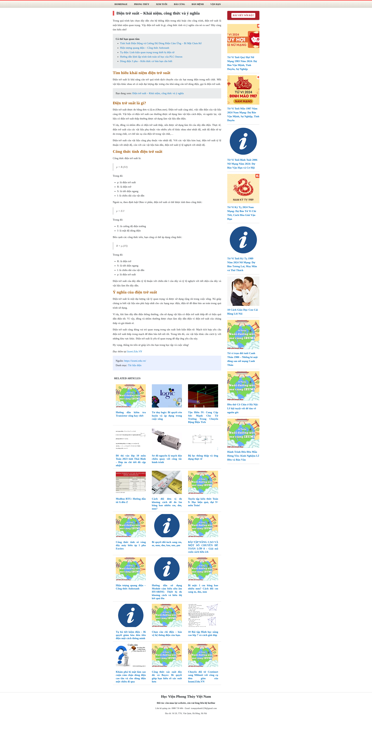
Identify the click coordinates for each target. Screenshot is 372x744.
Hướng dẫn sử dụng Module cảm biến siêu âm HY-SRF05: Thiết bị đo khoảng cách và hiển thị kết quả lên (167, 592)
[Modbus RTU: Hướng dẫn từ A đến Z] (131, 483)
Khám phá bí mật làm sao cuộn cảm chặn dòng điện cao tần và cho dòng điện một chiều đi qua (131, 676)
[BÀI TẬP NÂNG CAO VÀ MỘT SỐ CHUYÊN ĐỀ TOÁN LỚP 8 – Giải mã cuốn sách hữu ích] (203, 526)
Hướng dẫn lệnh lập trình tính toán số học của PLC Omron (151, 56)
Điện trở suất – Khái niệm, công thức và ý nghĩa (158, 93)
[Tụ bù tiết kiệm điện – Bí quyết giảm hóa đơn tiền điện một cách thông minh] (131, 616)
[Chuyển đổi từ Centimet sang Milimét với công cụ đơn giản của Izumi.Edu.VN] (203, 656)
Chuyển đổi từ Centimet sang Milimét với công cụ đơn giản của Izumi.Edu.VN (203, 676)
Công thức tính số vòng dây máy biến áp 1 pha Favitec (131, 545)
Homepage (121, 4)
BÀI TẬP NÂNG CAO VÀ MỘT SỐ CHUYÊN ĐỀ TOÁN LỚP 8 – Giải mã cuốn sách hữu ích (203, 547)
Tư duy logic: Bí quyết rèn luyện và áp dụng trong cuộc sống (167, 415)
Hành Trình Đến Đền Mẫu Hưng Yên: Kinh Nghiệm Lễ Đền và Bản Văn (243, 455)
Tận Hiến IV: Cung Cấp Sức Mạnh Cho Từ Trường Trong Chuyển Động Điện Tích (203, 417)
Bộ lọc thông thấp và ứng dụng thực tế (203, 457)
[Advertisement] (186, 730)
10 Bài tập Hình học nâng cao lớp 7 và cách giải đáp (203, 633)
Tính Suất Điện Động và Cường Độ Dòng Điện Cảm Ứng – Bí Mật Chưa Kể (161, 43)
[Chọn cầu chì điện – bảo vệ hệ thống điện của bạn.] (167, 616)
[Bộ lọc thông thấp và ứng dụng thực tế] (203, 439)
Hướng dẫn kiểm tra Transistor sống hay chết (131, 414)
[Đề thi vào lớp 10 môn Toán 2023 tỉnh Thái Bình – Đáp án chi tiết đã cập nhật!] (131, 439)
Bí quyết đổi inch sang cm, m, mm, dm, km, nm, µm (167, 544)
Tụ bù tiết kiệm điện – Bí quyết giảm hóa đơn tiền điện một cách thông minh (131, 635)
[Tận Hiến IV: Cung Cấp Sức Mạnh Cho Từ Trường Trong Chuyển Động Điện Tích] (203, 396)
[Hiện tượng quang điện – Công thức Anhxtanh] (131, 569)
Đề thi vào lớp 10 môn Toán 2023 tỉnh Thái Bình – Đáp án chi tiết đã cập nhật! (131, 460)
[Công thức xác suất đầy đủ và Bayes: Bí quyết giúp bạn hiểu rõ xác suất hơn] (167, 656)
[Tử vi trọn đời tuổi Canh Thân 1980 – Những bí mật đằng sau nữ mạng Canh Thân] (243, 334)
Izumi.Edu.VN (134, 351)
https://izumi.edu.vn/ (135, 360)
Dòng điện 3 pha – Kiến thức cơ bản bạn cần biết (146, 61)
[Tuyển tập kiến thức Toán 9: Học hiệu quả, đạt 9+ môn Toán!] (203, 483)
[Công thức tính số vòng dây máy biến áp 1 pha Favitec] (131, 526)
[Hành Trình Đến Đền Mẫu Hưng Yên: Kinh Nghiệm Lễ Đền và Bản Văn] (243, 432)
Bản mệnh (198, 4)
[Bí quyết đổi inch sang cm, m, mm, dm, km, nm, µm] (167, 526)
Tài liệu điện (134, 365)
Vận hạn (215, 4)
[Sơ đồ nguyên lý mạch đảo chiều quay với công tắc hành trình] (167, 439)
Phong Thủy (141, 4)
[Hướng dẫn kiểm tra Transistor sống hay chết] (131, 396)
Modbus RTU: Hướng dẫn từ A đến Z (131, 500)
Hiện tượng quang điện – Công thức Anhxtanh (144, 47)
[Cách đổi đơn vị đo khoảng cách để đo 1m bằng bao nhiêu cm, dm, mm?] (167, 483)
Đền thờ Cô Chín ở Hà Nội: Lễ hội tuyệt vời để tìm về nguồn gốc (242, 408)
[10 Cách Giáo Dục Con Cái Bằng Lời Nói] (243, 290)
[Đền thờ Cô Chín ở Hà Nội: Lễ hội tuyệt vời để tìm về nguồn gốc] (243, 385)
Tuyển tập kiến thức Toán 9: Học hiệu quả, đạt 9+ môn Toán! (203, 502)
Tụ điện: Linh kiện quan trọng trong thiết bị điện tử (147, 52)
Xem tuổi (161, 4)
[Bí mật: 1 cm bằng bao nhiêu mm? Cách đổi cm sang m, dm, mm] (203, 569)
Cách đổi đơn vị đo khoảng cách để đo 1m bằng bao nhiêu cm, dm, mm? (167, 503)
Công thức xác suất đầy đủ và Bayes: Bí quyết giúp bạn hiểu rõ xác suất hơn (167, 676)
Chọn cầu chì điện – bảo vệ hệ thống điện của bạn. (167, 633)
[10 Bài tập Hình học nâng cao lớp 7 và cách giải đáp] (203, 616)
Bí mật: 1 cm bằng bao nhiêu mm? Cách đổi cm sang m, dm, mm (203, 588)
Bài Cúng (179, 4)
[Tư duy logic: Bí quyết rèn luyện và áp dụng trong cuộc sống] (167, 396)
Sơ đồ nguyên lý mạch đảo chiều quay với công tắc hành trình (167, 459)
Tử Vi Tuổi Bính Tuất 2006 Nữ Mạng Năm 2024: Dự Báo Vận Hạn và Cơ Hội (242, 163)
